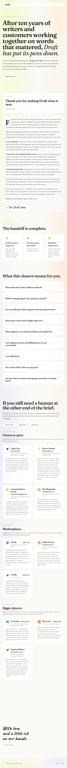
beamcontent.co (47, 451)
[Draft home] (7, 4)
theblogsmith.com (48, 492)
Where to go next (10, 76)
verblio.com (26, 575)
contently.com (25, 621)
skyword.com (57, 621)
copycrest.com (15, 451)
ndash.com (26, 542)
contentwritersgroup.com (19, 494)
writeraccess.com (48, 545)
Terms (57, 763)
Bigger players (35, 425)
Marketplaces (22, 425)
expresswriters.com (17, 652)
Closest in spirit (9, 425)
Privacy (62, 763)
